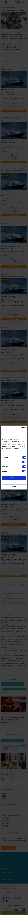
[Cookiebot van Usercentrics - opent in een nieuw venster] (20, 428)
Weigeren (14, 486)
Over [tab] (23, 431)
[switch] (24, 462)
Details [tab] (14, 431)
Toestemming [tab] (5, 431)
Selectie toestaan (14, 482)
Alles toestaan (14, 477)
